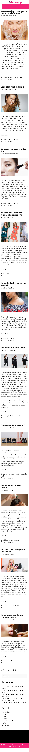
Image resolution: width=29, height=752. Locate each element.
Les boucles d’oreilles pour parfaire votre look (13, 284)
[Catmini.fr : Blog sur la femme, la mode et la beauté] (15, 2)
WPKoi (20, 747)
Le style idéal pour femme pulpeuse (13, 347)
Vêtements (10, 274)
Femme (10, 77)
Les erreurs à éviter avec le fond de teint (13, 149)
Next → (15, 670)
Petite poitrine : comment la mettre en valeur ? (14, 691)
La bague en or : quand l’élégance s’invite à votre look (13, 699)
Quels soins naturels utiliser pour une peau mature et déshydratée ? (14, 12)
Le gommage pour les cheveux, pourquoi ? (12, 486)
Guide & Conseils (18, 77)
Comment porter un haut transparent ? (14, 702)
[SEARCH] (27, 6)
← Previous (5, 670)
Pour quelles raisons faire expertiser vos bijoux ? (13, 695)
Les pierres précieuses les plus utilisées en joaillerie (12, 616)
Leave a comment (8, 79)
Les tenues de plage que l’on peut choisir (12, 687)
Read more (4, 73)
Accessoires (6, 338)
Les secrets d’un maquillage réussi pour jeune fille (13, 550)
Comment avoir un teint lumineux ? (13, 86)
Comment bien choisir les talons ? (13, 425)
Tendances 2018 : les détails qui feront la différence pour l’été (12, 213)
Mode (4, 274)
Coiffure (5, 540)
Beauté (5, 77)
